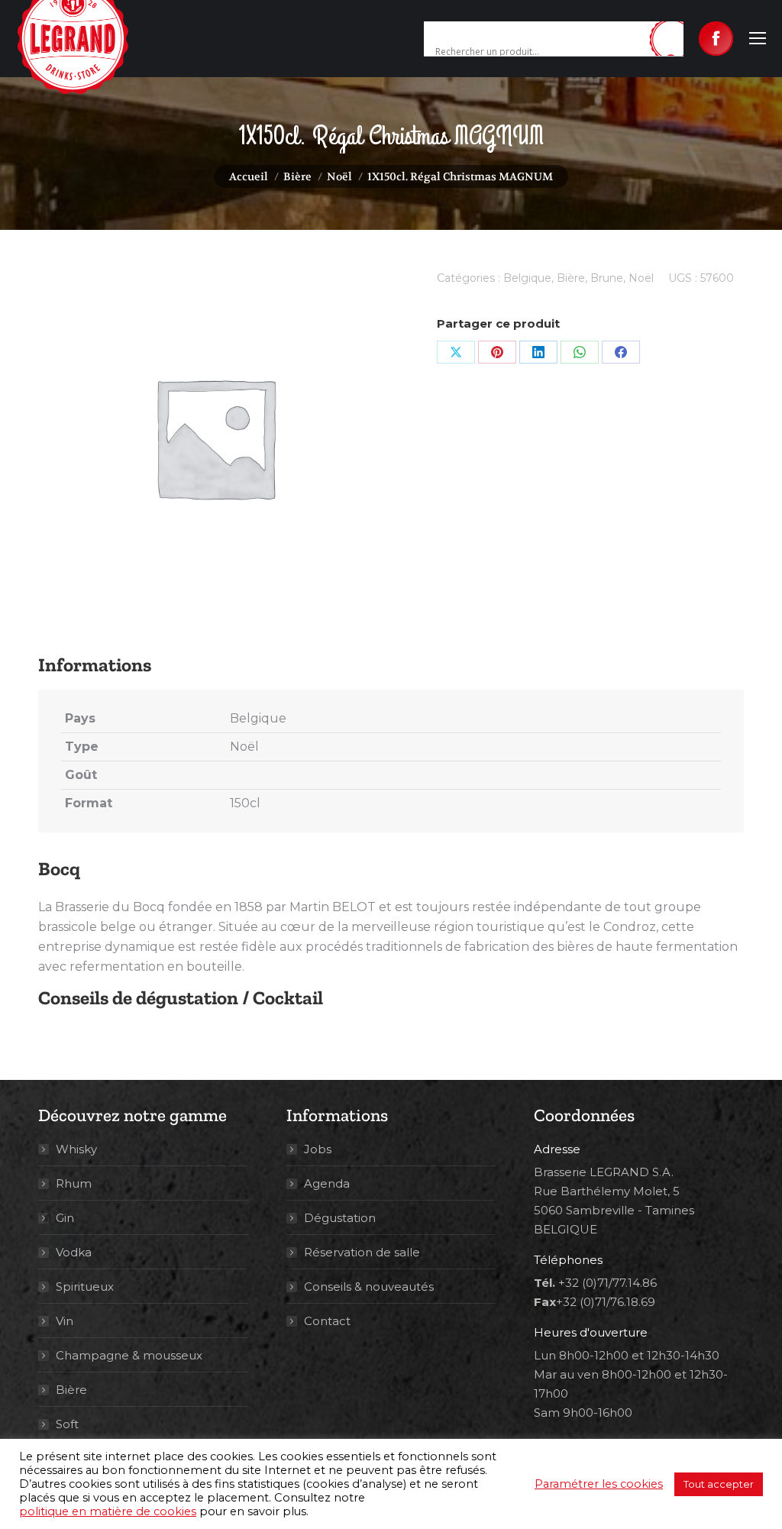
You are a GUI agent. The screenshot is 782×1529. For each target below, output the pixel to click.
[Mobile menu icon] (757, 38)
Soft (67, 1424)
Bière (571, 278)
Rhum (74, 1183)
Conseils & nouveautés (369, 1286)
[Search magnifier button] (672, 40)
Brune (606, 278)
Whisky (76, 1149)
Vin (64, 1321)
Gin (65, 1218)
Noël (641, 278)
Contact (327, 1321)
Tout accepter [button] (718, 1484)
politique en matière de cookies (107, 1511)
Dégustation (340, 1218)
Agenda (327, 1183)
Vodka (74, 1252)
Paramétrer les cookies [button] (599, 1484)
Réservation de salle (362, 1252)
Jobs (317, 1149)
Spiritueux (85, 1286)
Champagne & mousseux (129, 1355)
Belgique (527, 278)
